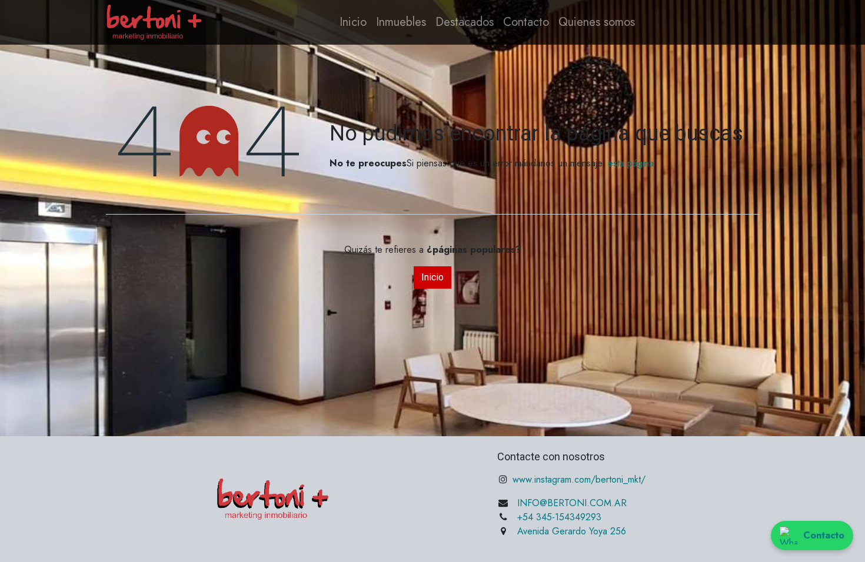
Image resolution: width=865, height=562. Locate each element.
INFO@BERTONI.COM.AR (572, 503)
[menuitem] (353, 22)
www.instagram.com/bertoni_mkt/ (578, 479)
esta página (631, 163)
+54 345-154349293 (559, 517)
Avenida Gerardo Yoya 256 (571, 531)
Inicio (432, 277)
